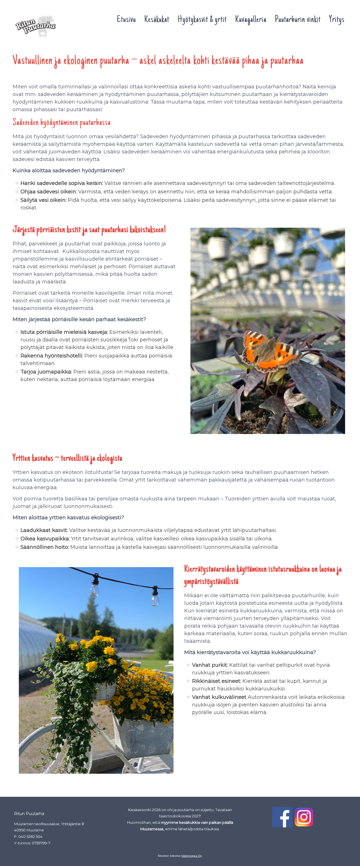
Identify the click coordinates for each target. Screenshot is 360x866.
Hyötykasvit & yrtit (202, 20)
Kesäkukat (156, 20)
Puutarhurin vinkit (298, 20)
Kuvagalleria (250, 20)
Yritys (337, 20)
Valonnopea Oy (191, 855)
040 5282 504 (30, 836)
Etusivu (126, 20)
